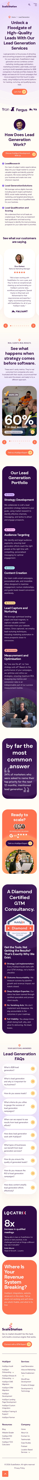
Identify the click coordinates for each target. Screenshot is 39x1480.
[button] (5, 325)
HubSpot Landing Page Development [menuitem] (9, 1400)
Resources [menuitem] (7, 1424)
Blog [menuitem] (4, 1429)
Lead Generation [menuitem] (27, 1366)
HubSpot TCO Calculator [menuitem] (7, 1443)
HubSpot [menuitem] (6, 1361)
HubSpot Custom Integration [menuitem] (8, 1406)
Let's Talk (17, 92)
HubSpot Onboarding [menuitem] (6, 1371)
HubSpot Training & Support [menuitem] (9, 1412)
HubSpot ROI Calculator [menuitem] (7, 1437)
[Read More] (33, 432)
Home (14, 17)
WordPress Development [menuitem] (26, 1380)
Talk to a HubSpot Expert (17, 452)
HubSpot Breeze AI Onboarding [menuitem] (9, 1377)
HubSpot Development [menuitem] (7, 1394)
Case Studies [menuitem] (26, 1443)
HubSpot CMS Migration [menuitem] (7, 1383)
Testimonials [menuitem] (25, 1439)
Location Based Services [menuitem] (26, 1451)
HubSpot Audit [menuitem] (7, 1366)
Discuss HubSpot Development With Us (18, 154)
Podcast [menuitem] (24, 1446)
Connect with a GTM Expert (15, 1344)
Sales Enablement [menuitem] (27, 1373)
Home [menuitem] (23, 1429)
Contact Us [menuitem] (25, 1436)
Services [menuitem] (25, 1361)
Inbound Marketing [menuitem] (28, 1370)
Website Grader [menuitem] (8, 1432)
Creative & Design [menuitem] (27, 1385)
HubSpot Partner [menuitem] (8, 1417)
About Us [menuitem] (24, 1432)
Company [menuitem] (25, 1424)
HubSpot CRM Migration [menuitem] (7, 1389)
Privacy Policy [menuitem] (19, 1468)
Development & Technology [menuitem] (27, 1389)
